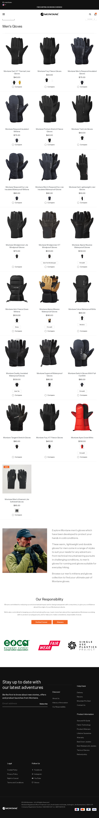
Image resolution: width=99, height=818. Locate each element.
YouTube (37, 778)
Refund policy (82, 754)
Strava (36, 782)
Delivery (80, 692)
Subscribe (44, 704)
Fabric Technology (84, 725)
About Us (55, 698)
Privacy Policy (12, 774)
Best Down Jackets (84, 742)
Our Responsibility (59, 707)
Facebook (38, 770)
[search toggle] (90, 14)
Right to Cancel (12, 778)
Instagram (38, 774)
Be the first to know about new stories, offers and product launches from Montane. (24, 696)
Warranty (80, 737)
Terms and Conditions (15, 782)
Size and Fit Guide (83, 721)
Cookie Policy (12, 770)
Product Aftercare (83, 729)
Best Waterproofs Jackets (86, 746)
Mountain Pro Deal (83, 701)
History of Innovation (60, 703)
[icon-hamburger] (3, 14)
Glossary (60, 622)
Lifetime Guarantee (84, 733)
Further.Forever (41, 622)
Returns (80, 697)
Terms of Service (83, 750)
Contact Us (81, 705)
